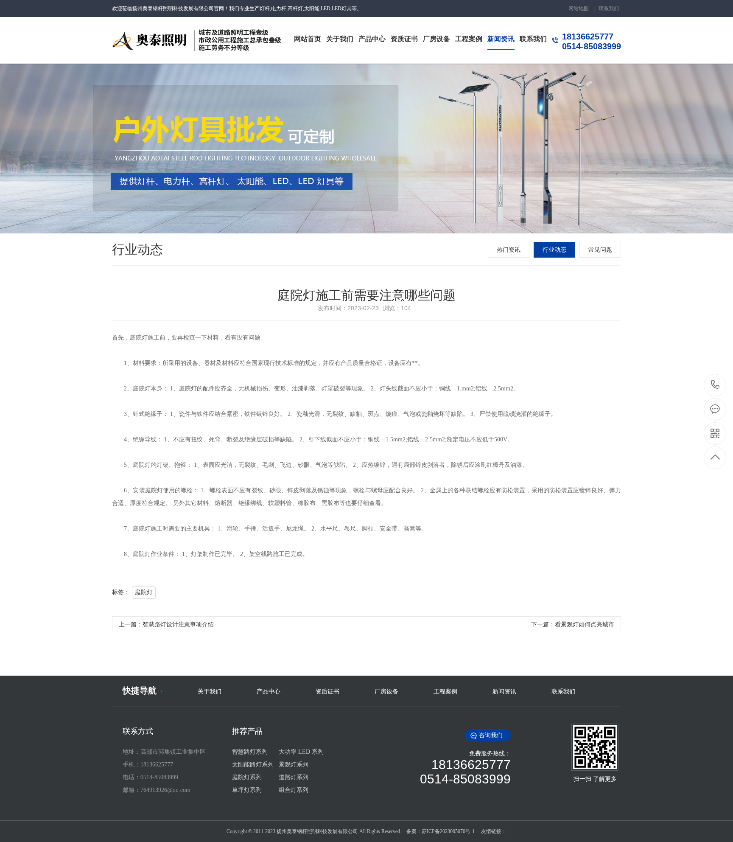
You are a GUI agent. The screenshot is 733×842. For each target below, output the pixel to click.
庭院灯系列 (247, 777)
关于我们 (210, 691)
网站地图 (578, 8)
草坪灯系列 (247, 790)
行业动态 (554, 250)
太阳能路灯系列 (253, 764)
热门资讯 (508, 250)
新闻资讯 (505, 691)
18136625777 (715, 385)
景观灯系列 (293, 764)
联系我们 (609, 8)
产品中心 (269, 691)
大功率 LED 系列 (301, 752)
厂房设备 (387, 691)
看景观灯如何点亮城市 (584, 624)
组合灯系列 (293, 790)
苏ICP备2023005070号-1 (448, 831)
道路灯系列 (293, 777)
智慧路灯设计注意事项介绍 (178, 624)
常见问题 (600, 250)
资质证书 (328, 691)
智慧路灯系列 (250, 752)
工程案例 (446, 691)
